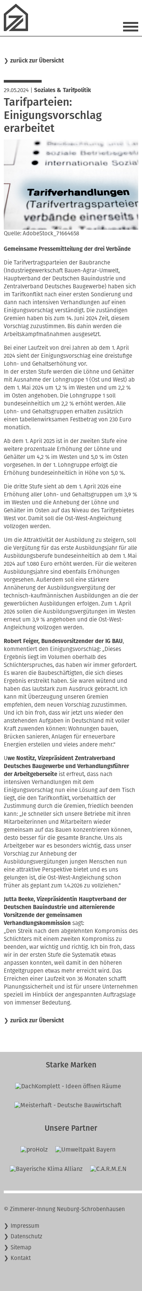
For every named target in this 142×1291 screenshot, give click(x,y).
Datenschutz (26, 1236)
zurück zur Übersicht (37, 61)
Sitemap (21, 1247)
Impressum (25, 1225)
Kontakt (21, 1258)
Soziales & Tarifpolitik (62, 90)
